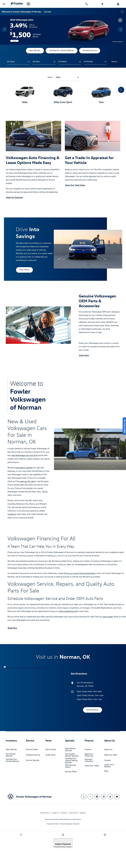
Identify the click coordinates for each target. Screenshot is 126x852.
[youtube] (117, 796)
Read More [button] (12, 628)
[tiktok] (110, 796)
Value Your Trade (92, 765)
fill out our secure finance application (80, 573)
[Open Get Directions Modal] (102, 4)
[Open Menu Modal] (4, 4)
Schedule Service (33, 755)
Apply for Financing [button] (14, 197)
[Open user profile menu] (118, 4)
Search (114, 61)
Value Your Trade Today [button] (75, 185)
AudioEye (83, 813)
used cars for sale (27, 481)
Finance (88, 749)
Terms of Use (73, 813)
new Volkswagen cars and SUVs (24, 455)
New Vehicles (11, 749)
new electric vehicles (24, 467)
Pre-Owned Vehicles (11, 755)
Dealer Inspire (76, 819)
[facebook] (97, 796)
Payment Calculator (89, 760)
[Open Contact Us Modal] (105, 834)
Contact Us (55, 813)
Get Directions (93, 710)
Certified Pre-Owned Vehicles (12, 760)
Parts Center (51, 749)
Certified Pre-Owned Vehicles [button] (61, 50)
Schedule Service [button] (90, 50)
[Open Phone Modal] (86, 4)
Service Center (32, 749)
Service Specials (32, 760)
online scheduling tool (67, 611)
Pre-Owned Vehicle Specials (71, 755)
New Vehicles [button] (34, 50)
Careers (107, 760)
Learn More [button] (47, 11)
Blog (106, 771)
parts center (108, 616)
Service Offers (71, 771)
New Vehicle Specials (70, 749)
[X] (83, 796)
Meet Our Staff (110, 755)
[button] (5, 29)
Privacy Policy (44, 813)
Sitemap (63, 813)
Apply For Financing (89, 755)
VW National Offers (70, 766)
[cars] (90, 796)
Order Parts (50, 755)
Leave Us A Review (109, 765)
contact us (12, 514)
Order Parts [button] (84, 355)
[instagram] (103, 796)
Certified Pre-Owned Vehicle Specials (71, 760)
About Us (108, 749)
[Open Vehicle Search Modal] (63, 834)
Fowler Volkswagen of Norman (69, 824)
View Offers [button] (24, 269)
